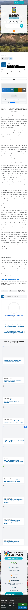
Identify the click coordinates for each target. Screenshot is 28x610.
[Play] (12, 96)
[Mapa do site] (19, 22)
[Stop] (15, 96)
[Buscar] (21, 26)
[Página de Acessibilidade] (22, 22)
